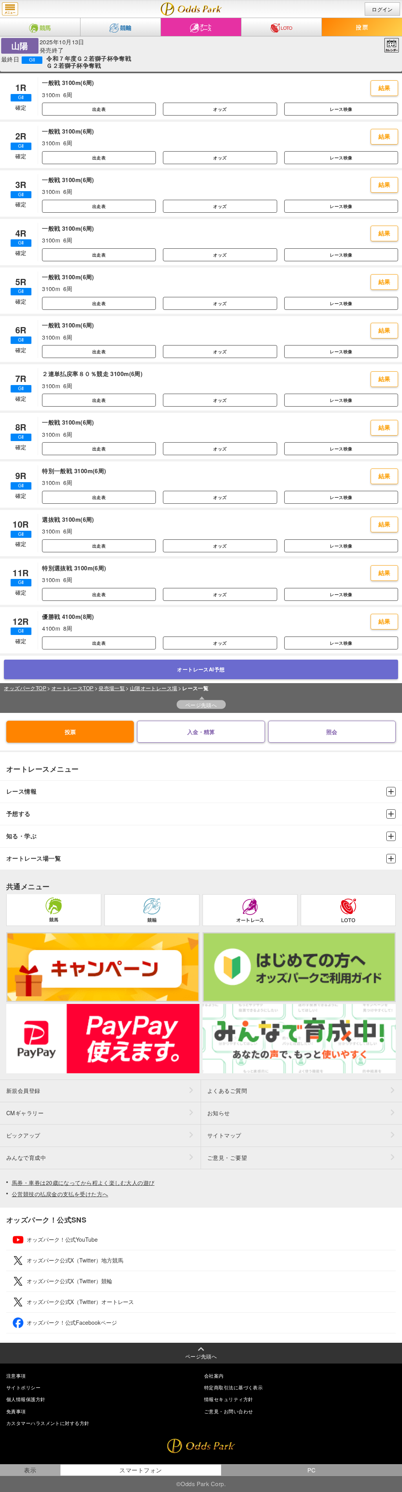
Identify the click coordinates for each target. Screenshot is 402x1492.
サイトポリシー (23, 1387)
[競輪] (120, 27)
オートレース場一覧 (33, 858)
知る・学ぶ (21, 836)
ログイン (382, 9)
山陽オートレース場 (153, 688)
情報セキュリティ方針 (228, 1399)
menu (10, 9)
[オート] (201, 27)
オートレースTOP (72, 688)
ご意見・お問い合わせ (228, 1411)
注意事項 (16, 1375)
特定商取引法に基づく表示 (233, 1387)
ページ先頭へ (201, 705)
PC (311, 1470)
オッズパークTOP (25, 688)
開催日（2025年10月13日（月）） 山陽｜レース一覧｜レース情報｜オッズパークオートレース (191, 9)
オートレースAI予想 (201, 669)
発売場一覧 (112, 688)
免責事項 (16, 1411)
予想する (18, 814)
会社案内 (214, 1375)
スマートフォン (140, 1470)
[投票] (362, 27)
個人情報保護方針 (26, 1399)
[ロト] (281, 27)
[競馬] (40, 27)
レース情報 (21, 791)
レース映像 (341, 109)
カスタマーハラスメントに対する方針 (47, 1423)
